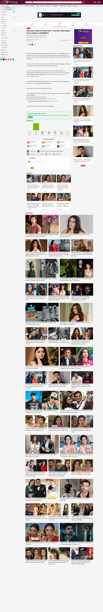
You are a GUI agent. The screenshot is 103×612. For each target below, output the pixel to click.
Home (4, 14)
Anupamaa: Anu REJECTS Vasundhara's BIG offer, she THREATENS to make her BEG (48, 205)
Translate (9, 9)
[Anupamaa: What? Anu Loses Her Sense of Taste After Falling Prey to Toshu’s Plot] (64, 197)
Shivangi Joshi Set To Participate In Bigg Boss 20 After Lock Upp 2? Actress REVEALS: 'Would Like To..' (83, 120)
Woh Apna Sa (36, 76)
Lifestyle (4, 25)
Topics (37, 5)
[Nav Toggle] (2, 2)
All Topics (5, 32)
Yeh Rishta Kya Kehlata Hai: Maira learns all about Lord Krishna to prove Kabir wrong (48, 186)
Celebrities (5, 38)
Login (95, 2)
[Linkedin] (13, 59)
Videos (4, 40)
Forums (3, 30)
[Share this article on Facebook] (30, 44)
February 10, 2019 (52, 101)
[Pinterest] (11, 59)
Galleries (5, 42)
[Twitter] (4, 59)
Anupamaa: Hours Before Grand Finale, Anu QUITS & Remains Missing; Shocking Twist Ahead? (63, 187)
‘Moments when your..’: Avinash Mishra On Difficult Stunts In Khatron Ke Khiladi (82, 160)
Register (99, 2)
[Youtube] (6, 59)
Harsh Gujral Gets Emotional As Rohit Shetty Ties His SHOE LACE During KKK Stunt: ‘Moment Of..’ (83, 81)
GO (83, 2)
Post (32, 168)
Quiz (42, 5)
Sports (4, 28)
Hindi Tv (28, 28)
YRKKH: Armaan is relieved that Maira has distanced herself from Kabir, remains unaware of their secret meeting (33, 205)
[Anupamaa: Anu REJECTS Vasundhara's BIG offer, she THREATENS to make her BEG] (49, 197)
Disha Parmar (51, 81)
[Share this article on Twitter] (32, 44)
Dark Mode (3, 11)
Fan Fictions (5, 45)
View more (83, 165)
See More (3, 34)
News (2, 17)
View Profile (32, 41)
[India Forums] (11, 2)
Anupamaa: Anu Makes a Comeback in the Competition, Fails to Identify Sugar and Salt (33, 187)
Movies (4, 21)
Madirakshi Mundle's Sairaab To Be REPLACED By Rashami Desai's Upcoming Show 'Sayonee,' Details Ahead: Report (82, 141)
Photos (75, 5)
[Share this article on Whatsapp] (34, 44)
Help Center (5, 54)
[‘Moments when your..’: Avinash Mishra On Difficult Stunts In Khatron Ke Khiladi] (83, 151)
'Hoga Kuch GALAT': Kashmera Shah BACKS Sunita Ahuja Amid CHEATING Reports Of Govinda (82, 100)
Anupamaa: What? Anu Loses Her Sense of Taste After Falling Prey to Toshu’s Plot (63, 205)
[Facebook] (1, 59)
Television (5, 19)
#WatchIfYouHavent (49, 99)
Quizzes (4, 47)
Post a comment (64, 40)
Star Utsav (57, 53)
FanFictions (55, 5)
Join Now (30, 117)
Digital (4, 23)
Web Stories (5, 52)
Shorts (4, 49)
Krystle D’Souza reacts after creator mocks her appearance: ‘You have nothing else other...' (83, 61)
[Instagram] (8, 59)
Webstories (62, 5)
